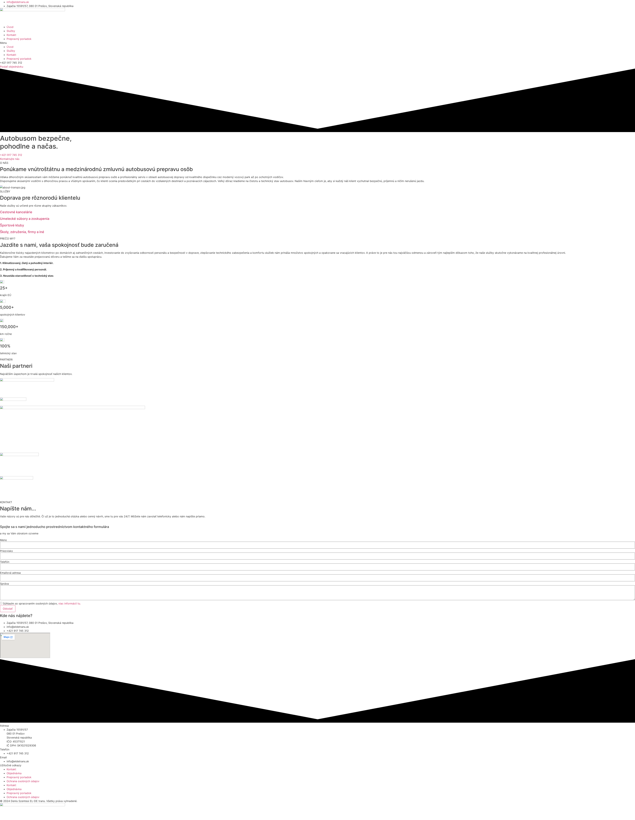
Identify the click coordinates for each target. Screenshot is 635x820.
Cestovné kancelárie (16, 212)
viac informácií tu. (69, 603)
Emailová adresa (10, 572)
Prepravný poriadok (19, 38)
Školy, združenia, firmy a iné (22, 232)
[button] (317, 43)
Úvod (10, 27)
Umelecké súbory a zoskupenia (24, 219)
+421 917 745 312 (11, 155)
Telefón (4, 561)
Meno (3, 540)
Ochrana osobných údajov (23, 781)
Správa (4, 583)
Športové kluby (12, 225)
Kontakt (11, 35)
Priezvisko (6, 551)
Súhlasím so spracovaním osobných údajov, (42, 603)
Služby (11, 31)
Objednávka (14, 773)
